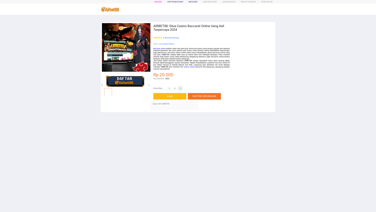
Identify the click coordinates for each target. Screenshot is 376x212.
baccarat (193, 2)
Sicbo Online (267, 2)
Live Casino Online (166, 44)
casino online (189, 67)
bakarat (158, 2)
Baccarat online (159, 49)
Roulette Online (248, 2)
